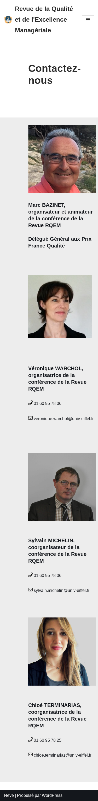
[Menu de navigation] (88, 19)
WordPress (52, 795)
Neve (9, 795)
